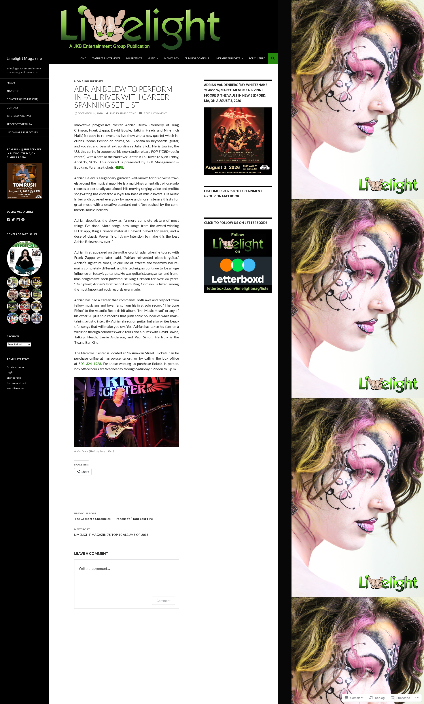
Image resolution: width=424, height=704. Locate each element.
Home (82, 58)
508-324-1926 (90, 363)
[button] (126, 412)
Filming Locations (197, 58)
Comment (163, 601)
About (11, 82)
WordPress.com (16, 388)
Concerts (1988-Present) (22, 99)
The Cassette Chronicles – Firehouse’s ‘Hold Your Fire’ (113, 516)
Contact (12, 107)
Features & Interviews (106, 58)
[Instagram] (18, 219)
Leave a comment (155, 113)
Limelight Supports (227, 58)
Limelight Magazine (24, 58)
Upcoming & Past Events (22, 132)
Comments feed (16, 383)
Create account (16, 367)
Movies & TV (171, 58)
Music (151, 58)
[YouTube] (23, 219)
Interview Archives (19, 115)
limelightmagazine (122, 113)
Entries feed (14, 377)
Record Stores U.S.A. (19, 124)
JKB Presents (134, 58)
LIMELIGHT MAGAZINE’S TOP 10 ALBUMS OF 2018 (111, 532)
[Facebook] (8, 219)
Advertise (13, 91)
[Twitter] (13, 219)
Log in (10, 372)
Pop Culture (257, 58)
